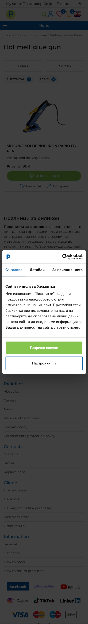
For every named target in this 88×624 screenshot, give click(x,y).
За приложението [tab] (67, 270)
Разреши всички (44, 348)
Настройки (41, 363)
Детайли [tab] (37, 270)
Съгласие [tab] (13, 270)
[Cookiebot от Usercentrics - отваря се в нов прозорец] (63, 257)
